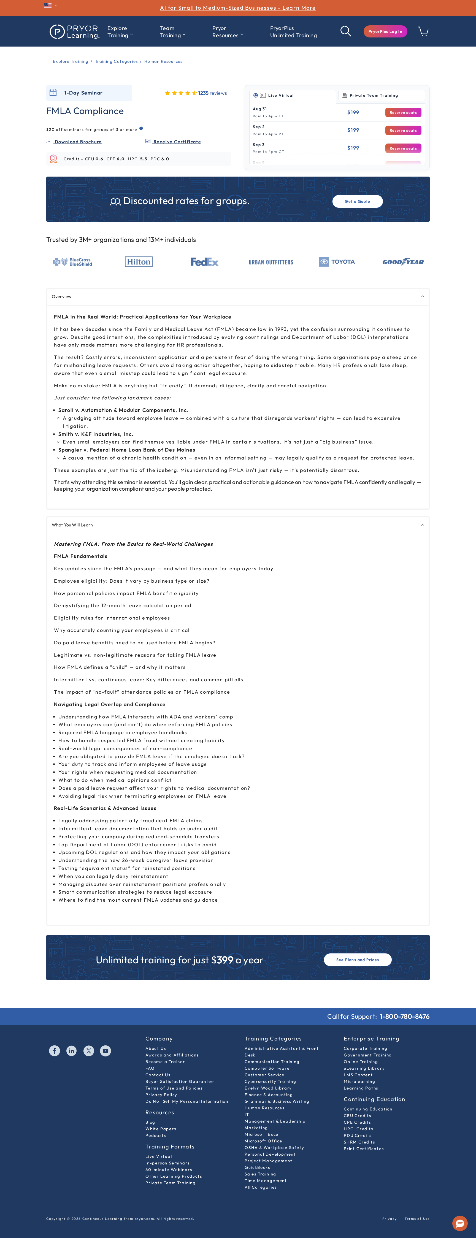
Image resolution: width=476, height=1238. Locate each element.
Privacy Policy (161, 1094)
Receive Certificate (176, 141)
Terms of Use (417, 1219)
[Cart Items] (423, 34)
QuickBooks (257, 1167)
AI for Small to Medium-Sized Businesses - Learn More (238, 7)
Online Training (361, 1061)
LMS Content (358, 1074)
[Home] (74, 31)
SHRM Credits (359, 1142)
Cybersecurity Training (270, 1081)
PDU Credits (358, 1135)
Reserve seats (403, 112)
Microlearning (359, 1081)
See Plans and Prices (357, 959)
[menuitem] (120, 32)
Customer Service (265, 1074)
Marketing (256, 1127)
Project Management (268, 1160)
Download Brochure (77, 141)
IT (247, 1114)
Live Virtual (158, 1156)
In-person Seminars (167, 1163)
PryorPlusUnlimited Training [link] (293, 32)
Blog (150, 1122)
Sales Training (260, 1174)
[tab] (292, 95)
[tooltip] (141, 128)
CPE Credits (357, 1122)
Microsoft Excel (262, 1134)
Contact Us (158, 1074)
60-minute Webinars (168, 1169)
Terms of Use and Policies (174, 1088)
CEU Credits (357, 1115)
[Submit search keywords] (346, 31)
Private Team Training (170, 1182)
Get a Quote (357, 201)
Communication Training (272, 1061)
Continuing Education (368, 1109)
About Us (155, 1048)
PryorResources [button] (225, 32)
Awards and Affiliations (172, 1055)
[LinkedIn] (72, 1051)
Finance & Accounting (269, 1094)
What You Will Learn (72, 525)
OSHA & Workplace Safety (274, 1147)
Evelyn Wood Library (268, 1088)
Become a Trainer (165, 1061)
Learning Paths (361, 1088)
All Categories (261, 1187)
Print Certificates (364, 1148)
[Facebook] (55, 1051)
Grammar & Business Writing (277, 1101)
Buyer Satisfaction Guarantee (179, 1081)
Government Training (368, 1055)
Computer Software (267, 1068)
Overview (61, 296)
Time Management (266, 1180)
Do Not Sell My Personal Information (186, 1101)
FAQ (150, 1068)
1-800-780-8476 (405, 1016)
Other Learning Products (173, 1176)
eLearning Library (364, 1068)
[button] (385, 31)
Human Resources (265, 1107)
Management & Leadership (275, 1121)
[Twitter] (89, 1051)
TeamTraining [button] (170, 32)
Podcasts (155, 1135)
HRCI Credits (358, 1128)
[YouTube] (106, 1051)
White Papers (160, 1128)
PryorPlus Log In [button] (385, 31)
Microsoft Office (263, 1141)
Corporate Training (365, 1048)
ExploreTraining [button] (118, 32)
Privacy (389, 1219)
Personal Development (270, 1154)
